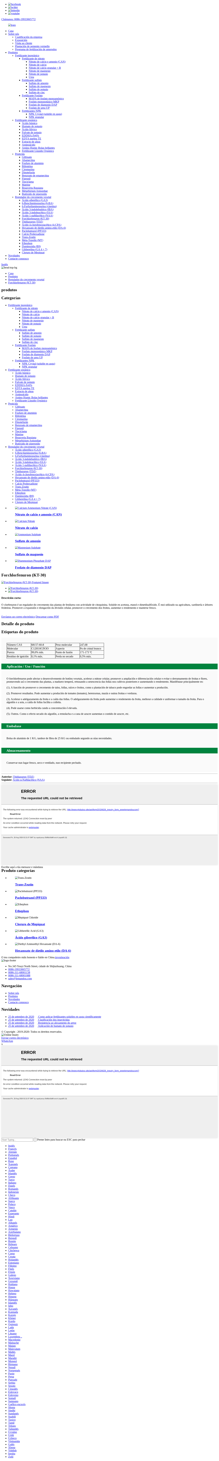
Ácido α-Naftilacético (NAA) (29, 779)
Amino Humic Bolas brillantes (38, 147)
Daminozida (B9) (31, 246)
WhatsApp (7, 1040)
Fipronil (26, 178)
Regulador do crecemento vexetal (33, 197)
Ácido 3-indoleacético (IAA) (37, 212)
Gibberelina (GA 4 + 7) (34, 249)
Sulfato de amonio (38, 83)
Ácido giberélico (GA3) (35, 200)
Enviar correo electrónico (15, 1037)
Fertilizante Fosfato (32, 95)
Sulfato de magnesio (40, 86)
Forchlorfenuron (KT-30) (35, 218)
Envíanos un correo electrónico (18, 616)
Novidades (14, 255)
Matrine (26, 184)
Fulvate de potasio (32, 132)
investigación (62, 957)
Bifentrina (27, 166)
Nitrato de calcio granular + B (45, 67)
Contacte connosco (18, 258)
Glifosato (27, 157)
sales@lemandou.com (20, 978)
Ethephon (27, 243)
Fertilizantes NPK (31, 110)
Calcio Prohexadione (33, 234)
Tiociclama (28, 181)
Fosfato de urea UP (39, 107)
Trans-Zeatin (29, 237)
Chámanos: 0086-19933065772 (18, 19)
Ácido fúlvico (29, 129)
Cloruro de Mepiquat (33, 252)
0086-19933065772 (19, 969)
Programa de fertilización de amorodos (36, 49)
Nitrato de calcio (38, 64)
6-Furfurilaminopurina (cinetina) (39, 206)
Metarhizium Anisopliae (35, 190)
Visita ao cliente (23, 43)
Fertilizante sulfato (32, 80)
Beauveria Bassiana (32, 187)
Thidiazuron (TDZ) (32, 221)
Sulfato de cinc (37, 92)
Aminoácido (28, 144)
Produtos (13, 52)
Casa (11, 30)
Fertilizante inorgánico (27, 55)
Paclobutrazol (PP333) (34, 230)
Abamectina (28, 160)
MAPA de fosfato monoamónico (46, 98)
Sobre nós (13, 33)
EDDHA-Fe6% (30, 135)
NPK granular (36, 117)
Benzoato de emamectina (35, 175)
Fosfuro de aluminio (33, 163)
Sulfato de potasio (38, 89)
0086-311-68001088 (19, 975)
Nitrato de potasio (38, 74)
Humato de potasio (32, 126)
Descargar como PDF (47, 616)
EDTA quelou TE (31, 138)
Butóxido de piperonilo (34, 194)
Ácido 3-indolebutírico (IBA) (38, 209)
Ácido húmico (29, 123)
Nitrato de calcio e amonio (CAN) (47, 61)
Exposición (21, 40)
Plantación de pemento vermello (32, 46)
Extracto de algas (31, 141)
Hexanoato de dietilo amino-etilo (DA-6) (44, 227)
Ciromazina (28, 169)
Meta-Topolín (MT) (32, 240)
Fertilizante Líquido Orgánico (38, 150)
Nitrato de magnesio (39, 70)
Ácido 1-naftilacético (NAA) (37, 215)
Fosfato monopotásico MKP (44, 101)
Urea (31, 77)
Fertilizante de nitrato (33, 58)
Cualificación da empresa (28, 37)
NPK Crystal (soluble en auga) (45, 114)
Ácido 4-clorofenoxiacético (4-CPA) (41, 224)
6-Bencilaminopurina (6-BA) (37, 203)
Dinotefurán (28, 172)
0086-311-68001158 (19, 972)
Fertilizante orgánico (26, 120)
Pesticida (20, 154)
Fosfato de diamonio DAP (43, 104)
